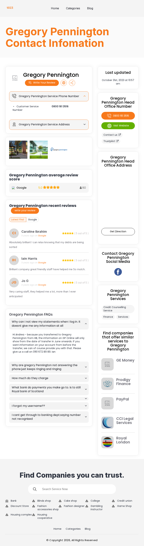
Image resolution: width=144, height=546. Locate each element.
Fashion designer (74, 506)
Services (123, 317)
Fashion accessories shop (48, 507)
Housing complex (21, 514)
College (95, 501)
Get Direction (118, 231)
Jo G (24, 281)
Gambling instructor (97, 507)
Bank (14, 501)
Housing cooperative (44, 516)
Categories (73, 8)
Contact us (110, 135)
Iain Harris (29, 258)
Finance (108, 317)
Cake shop (70, 501)
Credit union (124, 501)
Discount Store (20, 506)
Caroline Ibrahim (34, 231)
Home (55, 8)
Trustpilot (109, 141)
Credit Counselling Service (114, 308)
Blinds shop (44, 501)
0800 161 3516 (60, 106)
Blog (90, 8)
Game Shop (124, 506)
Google (32, 219)
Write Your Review (44, 82)
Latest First (17, 219)
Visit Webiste (121, 125)
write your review (25, 210)
